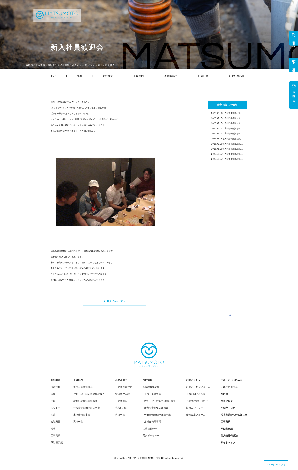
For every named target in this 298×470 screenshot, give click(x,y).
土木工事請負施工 (83, 386)
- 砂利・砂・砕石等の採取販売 (159, 400)
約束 (53, 414)
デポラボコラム (229, 386)
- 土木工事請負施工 (153, 394)
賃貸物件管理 (122, 394)
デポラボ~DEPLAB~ (232, 380)
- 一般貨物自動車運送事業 (157, 414)
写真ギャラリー (151, 435)
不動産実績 (57, 442)
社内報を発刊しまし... (227, 113)
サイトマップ (228, 442)
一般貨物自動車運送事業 (86, 407)
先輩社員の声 (150, 428)
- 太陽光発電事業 (152, 421)
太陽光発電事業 (81, 414)
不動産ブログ (228, 407)
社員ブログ (227, 400)
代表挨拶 (55, 386)
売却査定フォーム (195, 414)
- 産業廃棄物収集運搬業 (155, 407)
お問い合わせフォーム (198, 386)
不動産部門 (171, 76)
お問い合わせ (237, 76)
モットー (55, 407)
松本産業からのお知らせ (234, 414)
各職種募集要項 (151, 386)
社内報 (224, 394)
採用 (79, 76)
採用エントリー (194, 407)
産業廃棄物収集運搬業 (85, 400)
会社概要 (108, 76)
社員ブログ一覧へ (116, 301)
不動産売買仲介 (123, 386)
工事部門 (138, 76)
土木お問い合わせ (195, 394)
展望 (53, 394)
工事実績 (55, 435)
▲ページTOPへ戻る (276, 464)
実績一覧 (78, 421)
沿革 (53, 428)
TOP (53, 76)
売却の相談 (121, 407)
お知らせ (203, 76)
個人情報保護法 (229, 435)
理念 (53, 400)
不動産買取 (121, 400)
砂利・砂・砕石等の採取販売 (89, 394)
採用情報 (147, 380)
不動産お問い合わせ (197, 400)
